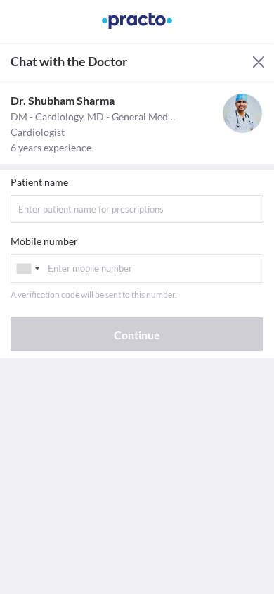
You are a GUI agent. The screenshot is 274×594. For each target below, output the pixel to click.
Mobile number (44, 241)
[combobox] (27, 268)
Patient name (39, 182)
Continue (137, 334)
